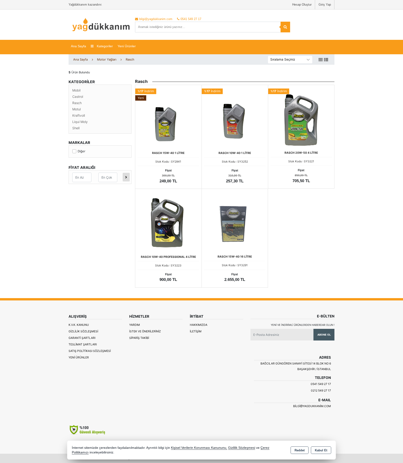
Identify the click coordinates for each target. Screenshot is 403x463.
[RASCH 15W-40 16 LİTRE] (234, 221)
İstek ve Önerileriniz (145, 331)
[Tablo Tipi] (326, 60)
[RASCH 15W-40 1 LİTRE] (168, 117)
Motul (76, 109)
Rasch (77, 103)
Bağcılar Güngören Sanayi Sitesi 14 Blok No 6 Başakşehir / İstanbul (296, 366)
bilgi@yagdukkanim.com (312, 406)
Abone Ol (324, 334)
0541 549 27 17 (321, 384)
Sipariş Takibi (139, 338)
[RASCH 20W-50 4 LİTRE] (301, 117)
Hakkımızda (198, 325)
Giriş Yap (325, 4)
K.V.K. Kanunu (79, 325)
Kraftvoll (78, 115)
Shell (76, 128)
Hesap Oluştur (302, 4)
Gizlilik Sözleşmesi (83, 331)
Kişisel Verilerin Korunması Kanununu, (199, 447)
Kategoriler (104, 46)
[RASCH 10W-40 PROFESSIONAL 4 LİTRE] (168, 221)
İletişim (196, 331)
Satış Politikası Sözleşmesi (90, 351)
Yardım (134, 325)
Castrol (77, 97)
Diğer (81, 151)
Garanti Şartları (82, 338)
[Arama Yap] (285, 27)
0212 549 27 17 (321, 390)
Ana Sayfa (78, 46)
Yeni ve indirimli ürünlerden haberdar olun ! (302, 325)
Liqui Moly (80, 122)
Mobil (76, 90)
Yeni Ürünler (79, 357)
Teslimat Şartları (83, 344)
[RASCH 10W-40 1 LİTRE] (235, 117)
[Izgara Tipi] (321, 60)
